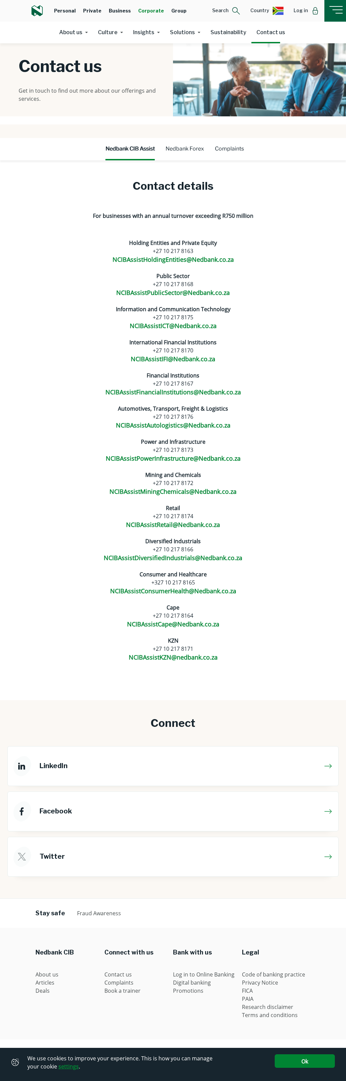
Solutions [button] (182, 32)
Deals (42, 990)
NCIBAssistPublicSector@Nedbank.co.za (173, 293)
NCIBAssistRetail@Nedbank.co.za (173, 525)
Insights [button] (143, 32)
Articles (44, 982)
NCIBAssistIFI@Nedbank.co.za (173, 359)
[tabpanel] (173, 426)
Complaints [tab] (229, 148)
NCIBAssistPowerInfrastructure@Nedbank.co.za (173, 458)
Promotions (188, 990)
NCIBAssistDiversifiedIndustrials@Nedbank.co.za (173, 558)
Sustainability (228, 32)
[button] (226, 11)
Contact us (270, 32)
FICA (247, 990)
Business (120, 11)
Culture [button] (108, 32)
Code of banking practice (273, 974)
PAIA (247, 999)
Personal (65, 11)
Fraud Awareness (99, 913)
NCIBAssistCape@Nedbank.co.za (173, 624)
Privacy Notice (260, 982)
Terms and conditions (270, 1015)
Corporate (151, 11)
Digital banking (192, 982)
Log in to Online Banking (203, 974)
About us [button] (70, 32)
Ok (304, 1061)
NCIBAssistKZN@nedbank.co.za (173, 657)
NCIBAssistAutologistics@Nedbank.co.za (173, 425)
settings (68, 1066)
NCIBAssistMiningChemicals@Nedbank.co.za (173, 491)
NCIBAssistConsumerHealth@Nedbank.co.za (173, 591)
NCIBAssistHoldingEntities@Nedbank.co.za (173, 259)
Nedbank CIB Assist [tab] (130, 148)
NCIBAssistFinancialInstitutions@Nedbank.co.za (173, 392)
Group (179, 11)
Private (92, 11)
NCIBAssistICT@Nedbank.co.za (173, 326)
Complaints (118, 982)
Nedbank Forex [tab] (185, 148)
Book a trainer (122, 990)
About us (46, 974)
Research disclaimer (267, 1007)
